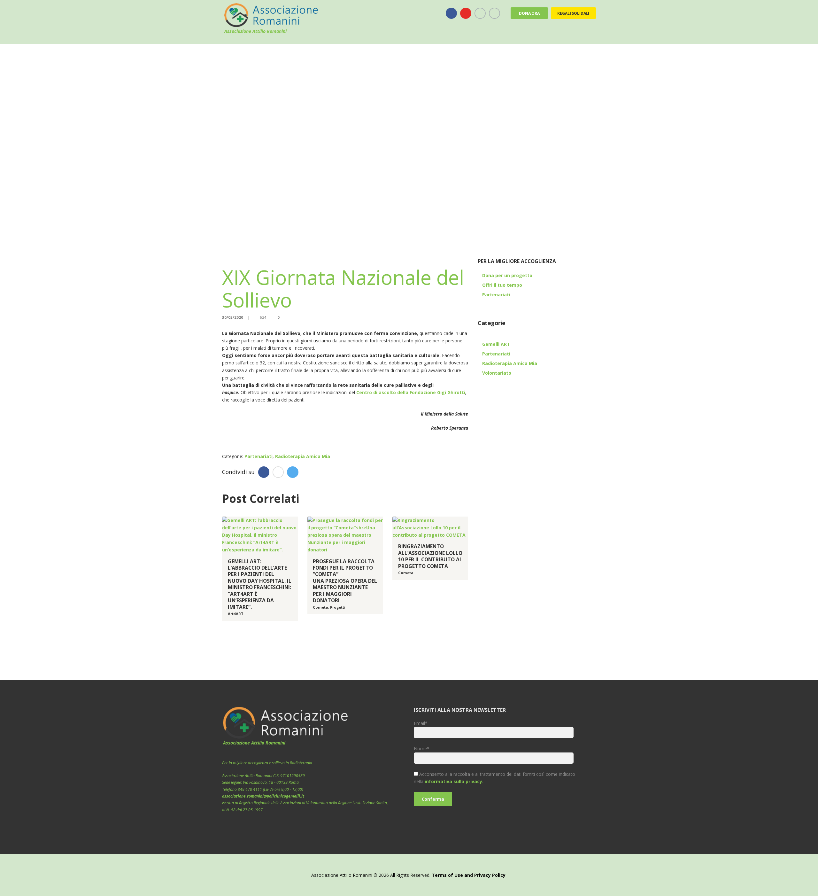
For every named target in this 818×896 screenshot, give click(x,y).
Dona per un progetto (507, 275)
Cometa (320, 607)
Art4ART (235, 613)
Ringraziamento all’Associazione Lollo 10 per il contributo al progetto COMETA (430, 556)
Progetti (337, 607)
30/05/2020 (232, 317)
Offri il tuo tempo (502, 285)
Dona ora (529, 13)
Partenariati (258, 456)
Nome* (421, 748)
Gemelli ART (496, 344)
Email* (421, 723)
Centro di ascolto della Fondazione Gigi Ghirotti (410, 392)
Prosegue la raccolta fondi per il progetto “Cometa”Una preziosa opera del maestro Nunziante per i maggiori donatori (345, 581)
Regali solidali (573, 13)
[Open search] (591, 51)
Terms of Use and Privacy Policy (468, 875)
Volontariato (496, 373)
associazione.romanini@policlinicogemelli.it (263, 796)
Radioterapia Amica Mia (302, 456)
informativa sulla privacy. (454, 781)
